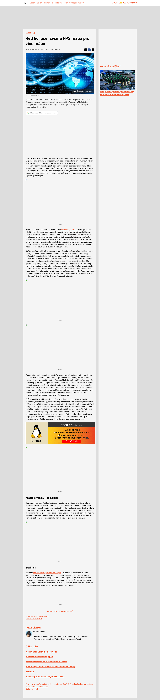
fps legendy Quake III (69, 230)
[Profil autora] (29, 634)
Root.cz (28, 33)
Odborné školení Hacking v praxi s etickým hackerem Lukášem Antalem (57, 3)
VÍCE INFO (116, 3)
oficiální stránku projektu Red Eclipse (47, 573)
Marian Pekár (31, 49)
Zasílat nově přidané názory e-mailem (37, 616)
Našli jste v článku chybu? (34, 619)
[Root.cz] (25, 3)
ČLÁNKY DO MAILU (129, 3)
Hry (34, 33)
